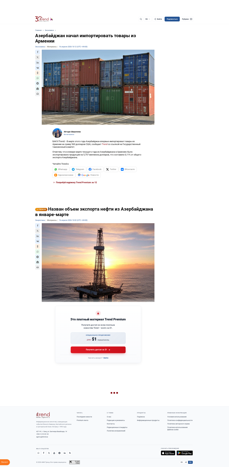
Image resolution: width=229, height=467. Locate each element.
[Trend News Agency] (43, 415)
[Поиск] (140, 19)
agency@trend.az (42, 437)
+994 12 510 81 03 (42, 434)
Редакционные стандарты (117, 427)
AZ (186, 462)
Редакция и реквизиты (116, 420)
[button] (37, 52)
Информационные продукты (148, 420)
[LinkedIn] (64, 453)
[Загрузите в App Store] (168, 453)
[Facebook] (44, 453)
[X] (49, 453)
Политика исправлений (116, 431)
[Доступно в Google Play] (185, 453)
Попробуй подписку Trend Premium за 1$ (76, 182)
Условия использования (177, 417)
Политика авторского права (178, 424)
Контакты (111, 424)
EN (182, 462)
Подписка (141, 417)
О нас (109, 417)
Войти (106, 358)
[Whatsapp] (38, 453)
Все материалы (69, 134)
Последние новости (84, 417)
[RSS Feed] (70, 453)
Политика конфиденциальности (180, 420)
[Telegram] (59, 453)
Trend (104, 144)
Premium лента (82, 420)
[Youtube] (54, 453)
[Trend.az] (44, 19)
